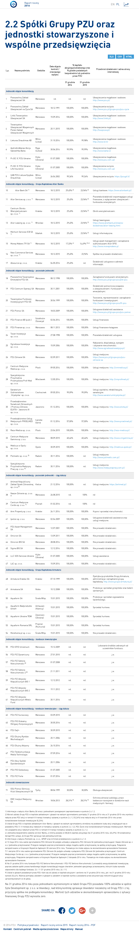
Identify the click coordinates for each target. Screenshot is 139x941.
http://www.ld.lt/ (100, 141)
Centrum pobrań (22, 929)
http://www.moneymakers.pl (106, 246)
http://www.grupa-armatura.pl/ (118, 581)
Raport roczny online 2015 (54, 924)
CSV (120, 56)
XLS (112, 56)
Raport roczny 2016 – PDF (82, 924)
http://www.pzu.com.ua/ (104, 159)
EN (113, 4)
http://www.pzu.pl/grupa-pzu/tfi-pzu (109, 303)
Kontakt (7, 929)
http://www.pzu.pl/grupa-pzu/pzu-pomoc (112, 312)
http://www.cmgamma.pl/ (121, 438)
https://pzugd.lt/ (122, 176)
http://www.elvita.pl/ (119, 407)
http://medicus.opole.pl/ (121, 447)
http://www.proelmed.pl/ (121, 421)
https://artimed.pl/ (118, 484)
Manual (79, 929)
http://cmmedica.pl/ (119, 367)
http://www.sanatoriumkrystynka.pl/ (109, 395)
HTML (129, 56)
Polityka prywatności (28, 924)
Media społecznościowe (46, 929)
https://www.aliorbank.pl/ (120, 190)
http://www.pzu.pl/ (101, 100)
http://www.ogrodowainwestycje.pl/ (109, 348)
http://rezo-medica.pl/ (120, 430)
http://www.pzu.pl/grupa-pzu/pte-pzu (110, 279)
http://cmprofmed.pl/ (119, 379)
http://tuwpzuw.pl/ (101, 130)
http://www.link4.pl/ (102, 118)
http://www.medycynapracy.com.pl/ (109, 467)
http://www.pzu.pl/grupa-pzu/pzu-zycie (111, 109)
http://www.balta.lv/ (102, 150)
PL (118, 4)
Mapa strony (66, 929)
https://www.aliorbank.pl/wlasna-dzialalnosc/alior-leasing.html (108, 224)
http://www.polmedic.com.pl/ (106, 457)
